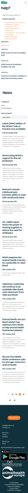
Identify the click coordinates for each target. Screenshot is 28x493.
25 (23, 394)
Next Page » (18, 400)
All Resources (5, 45)
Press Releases (6, 108)
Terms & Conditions (14, 486)
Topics (4, 435)
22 (12, 394)
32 (14, 400)
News (3, 105)
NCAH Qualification (11, 37)
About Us (5, 433)
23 (16, 394)
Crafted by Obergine (14, 490)
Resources (5, 441)
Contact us (6, 427)
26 (10, 400)
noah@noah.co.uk (8, 425)
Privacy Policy (14, 488)
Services (5, 437)
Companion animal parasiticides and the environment (12, 29)
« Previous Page (4, 394)
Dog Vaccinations (11, 39)
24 (20, 394)
